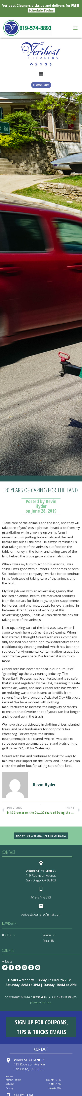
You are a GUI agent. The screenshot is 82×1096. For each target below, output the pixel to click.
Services (47, 935)
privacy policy (40, 1003)
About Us (6, 935)
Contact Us (48, 941)
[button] (75, 28)
